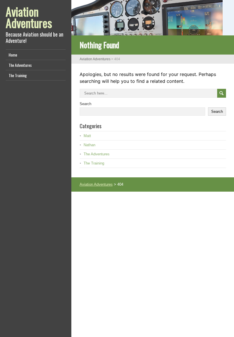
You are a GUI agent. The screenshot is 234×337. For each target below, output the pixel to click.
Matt (87, 136)
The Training (18, 75)
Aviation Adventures (29, 17)
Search (85, 104)
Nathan (89, 145)
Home (13, 55)
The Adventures (20, 65)
